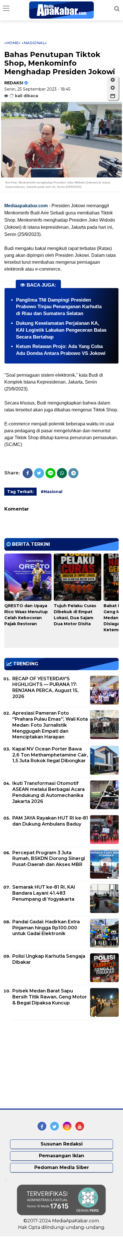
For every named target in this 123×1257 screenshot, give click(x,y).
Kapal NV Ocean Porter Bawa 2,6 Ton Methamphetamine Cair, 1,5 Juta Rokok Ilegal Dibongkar (50, 755)
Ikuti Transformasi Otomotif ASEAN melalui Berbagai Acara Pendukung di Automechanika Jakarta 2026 (48, 792)
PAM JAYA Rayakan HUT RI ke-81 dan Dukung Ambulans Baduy (50, 821)
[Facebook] (28, 473)
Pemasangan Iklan (61, 1155)
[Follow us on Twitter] (54, 1126)
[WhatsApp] (62, 473)
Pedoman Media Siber (61, 1167)
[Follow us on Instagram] (67, 1126)
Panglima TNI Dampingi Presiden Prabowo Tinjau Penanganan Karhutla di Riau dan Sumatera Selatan (59, 306)
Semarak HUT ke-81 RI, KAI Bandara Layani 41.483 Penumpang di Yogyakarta (43, 893)
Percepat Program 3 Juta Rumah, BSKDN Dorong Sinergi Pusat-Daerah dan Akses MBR (48, 858)
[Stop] (113, 88)
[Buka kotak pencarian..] (117, 8)
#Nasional (51, 491)
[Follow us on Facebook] (42, 1126)
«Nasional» (34, 42)
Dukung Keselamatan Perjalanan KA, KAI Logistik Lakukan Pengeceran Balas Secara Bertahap (61, 330)
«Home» (12, 42)
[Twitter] (39, 473)
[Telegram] (73, 473)
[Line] (50, 473)
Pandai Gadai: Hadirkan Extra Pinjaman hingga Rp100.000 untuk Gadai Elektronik (46, 928)
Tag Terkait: (20, 491)
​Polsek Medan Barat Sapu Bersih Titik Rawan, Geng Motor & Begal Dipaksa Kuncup (49, 997)
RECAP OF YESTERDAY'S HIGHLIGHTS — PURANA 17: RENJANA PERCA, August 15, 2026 (45, 687)
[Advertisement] (47, 1064)
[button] (113, 96)
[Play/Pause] (113, 80)
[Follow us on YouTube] (80, 1126)
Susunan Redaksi (62, 1144)
